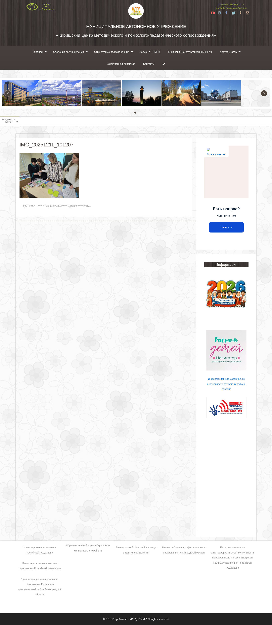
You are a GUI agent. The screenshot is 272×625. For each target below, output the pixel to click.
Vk (220, 13)
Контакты (148, 63)
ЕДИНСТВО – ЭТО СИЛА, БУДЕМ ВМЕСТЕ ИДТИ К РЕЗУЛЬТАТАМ (57, 206)
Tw (234, 13)
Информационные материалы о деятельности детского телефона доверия (226, 384)
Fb (227, 13)
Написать (226, 227)
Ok (241, 13)
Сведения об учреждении (68, 51)
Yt (213, 13)
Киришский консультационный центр (190, 51)
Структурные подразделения (111, 51)
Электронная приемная (121, 63)
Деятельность (228, 51)
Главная (38, 51)
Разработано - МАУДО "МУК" (129, 619)
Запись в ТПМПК (150, 51)
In (247, 13)
